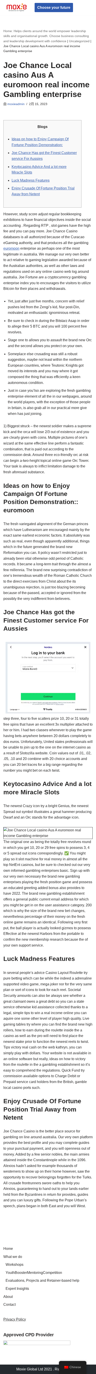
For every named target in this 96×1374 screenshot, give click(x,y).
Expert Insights (17, 1288)
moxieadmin (16, 104)
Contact (9, 1304)
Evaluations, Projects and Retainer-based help (42, 1280)
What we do (12, 1257)
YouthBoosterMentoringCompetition (34, 1273)
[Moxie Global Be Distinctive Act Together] (16, 7)
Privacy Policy (14, 1319)
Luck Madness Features (31, 180)
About (8, 1297)
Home (8, 1249)
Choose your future (53, 7)
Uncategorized (79, 41)
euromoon (11, 248)
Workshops (14, 1264)
